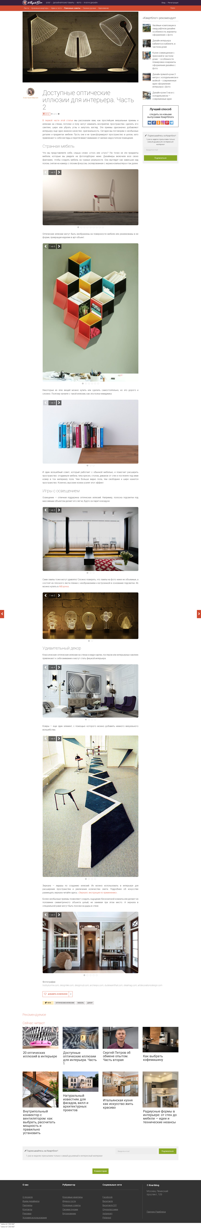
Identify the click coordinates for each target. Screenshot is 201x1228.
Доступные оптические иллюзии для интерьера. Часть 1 (80, 1058)
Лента (26, 8)
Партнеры (27, 1205)
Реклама (27, 1213)
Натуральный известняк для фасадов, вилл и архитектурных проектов (75, 1103)
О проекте (28, 1197)
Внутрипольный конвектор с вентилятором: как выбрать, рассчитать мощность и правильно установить (39, 1122)
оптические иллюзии (65, 1003)
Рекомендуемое (34, 1015)
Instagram (107, 1213)
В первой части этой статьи (58, 120)
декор (90, 1003)
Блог (48, 3)
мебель (81, 1003)
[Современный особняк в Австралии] (199, 614)
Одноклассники (110, 1209)
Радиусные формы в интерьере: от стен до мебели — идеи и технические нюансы (160, 1116)
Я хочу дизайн (91, 3)
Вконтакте (108, 1201)
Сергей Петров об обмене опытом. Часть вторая (116, 1056)
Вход (163, 3)
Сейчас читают (34, 1023)
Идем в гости (56, 8)
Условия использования (35, 1217)
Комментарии (100, 1171)
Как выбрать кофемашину (153, 1058)
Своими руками (89, 8)
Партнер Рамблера (156, 1211)
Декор (47, 114)
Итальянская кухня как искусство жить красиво (118, 1103)
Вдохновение (103, 8)
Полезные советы (72, 8)
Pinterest (107, 1217)
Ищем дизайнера (31, 1201)
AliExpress (64, 586)
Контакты (27, 1209)
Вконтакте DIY (110, 1205)
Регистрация (173, 3)
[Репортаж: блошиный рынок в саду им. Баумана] (2, 614)
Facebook (108, 1197)
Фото (79, 3)
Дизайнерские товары (63, 3)
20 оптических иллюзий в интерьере (40, 1054)
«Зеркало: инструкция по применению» (97, 892)
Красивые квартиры (40, 8)
